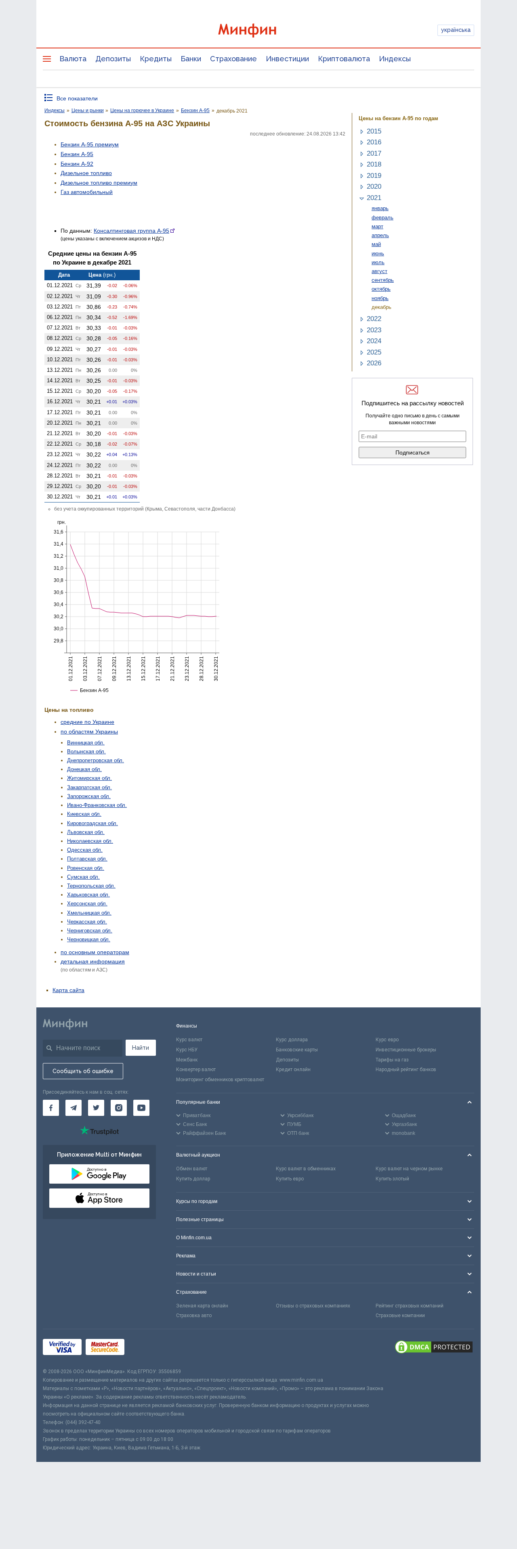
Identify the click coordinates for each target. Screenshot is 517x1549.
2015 (374, 131)
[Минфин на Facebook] (51, 1108)
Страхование (233, 58)
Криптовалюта (344, 58)
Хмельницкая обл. (89, 913)
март (377, 226)
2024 (374, 341)
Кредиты (156, 58)
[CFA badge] (146, 1348)
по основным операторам (95, 952)
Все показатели (77, 98)
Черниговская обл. (89, 931)
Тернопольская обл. (91, 886)
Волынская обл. (86, 751)
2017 (374, 153)
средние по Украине (87, 722)
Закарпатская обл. (89, 787)
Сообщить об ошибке (83, 1071)
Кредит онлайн (293, 1069)
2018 (374, 164)
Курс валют (189, 1039)
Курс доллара (292, 1039)
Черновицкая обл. (88, 939)
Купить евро (290, 1179)
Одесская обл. (85, 850)
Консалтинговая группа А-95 (131, 230)
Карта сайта (68, 990)
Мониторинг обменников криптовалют (220, 1079)
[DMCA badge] (433, 1348)
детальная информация (93, 961)
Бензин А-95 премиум (90, 144)
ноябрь (380, 298)
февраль (382, 218)
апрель (380, 235)
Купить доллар (193, 1179)
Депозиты (113, 58)
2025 (374, 352)
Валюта (72, 58)
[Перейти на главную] (258, 30)
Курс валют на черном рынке (409, 1169)
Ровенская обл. (85, 868)
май (376, 244)
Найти (140, 1047)
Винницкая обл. (86, 743)
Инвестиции (287, 58)
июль (378, 262)
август (379, 271)
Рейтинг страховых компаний (409, 1306)
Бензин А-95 (77, 154)
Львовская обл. (86, 832)
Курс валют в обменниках (306, 1169)
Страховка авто (194, 1315)
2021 (374, 198)
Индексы (395, 58)
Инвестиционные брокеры (406, 1050)
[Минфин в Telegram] (73, 1108)
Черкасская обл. (87, 922)
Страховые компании (400, 1315)
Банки (191, 58)
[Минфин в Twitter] (96, 1108)
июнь (378, 253)
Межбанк (187, 1060)
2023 (374, 330)
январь (380, 208)
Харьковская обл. (88, 895)
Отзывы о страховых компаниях (313, 1306)
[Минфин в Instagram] (119, 1108)
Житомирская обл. (89, 778)
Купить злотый (392, 1179)
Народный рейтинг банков (406, 1069)
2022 (374, 319)
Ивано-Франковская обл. (97, 805)
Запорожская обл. (89, 796)
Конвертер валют (196, 1069)
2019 (374, 175)
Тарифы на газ (392, 1060)
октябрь (381, 289)
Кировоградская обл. (92, 823)
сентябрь (383, 280)
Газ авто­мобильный (87, 192)
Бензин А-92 (77, 164)
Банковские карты (297, 1050)
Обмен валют (191, 1169)
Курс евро (387, 1039)
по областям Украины (89, 731)
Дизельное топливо (86, 173)
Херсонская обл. (87, 904)
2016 (374, 142)
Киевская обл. (84, 814)
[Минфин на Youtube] (141, 1108)
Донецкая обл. (84, 769)
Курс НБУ (187, 1050)
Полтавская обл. (87, 859)
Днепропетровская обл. (95, 760)
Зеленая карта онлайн (202, 1306)
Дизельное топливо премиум (99, 182)
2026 (374, 363)
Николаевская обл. (90, 841)
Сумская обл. (83, 877)
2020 (374, 186)
